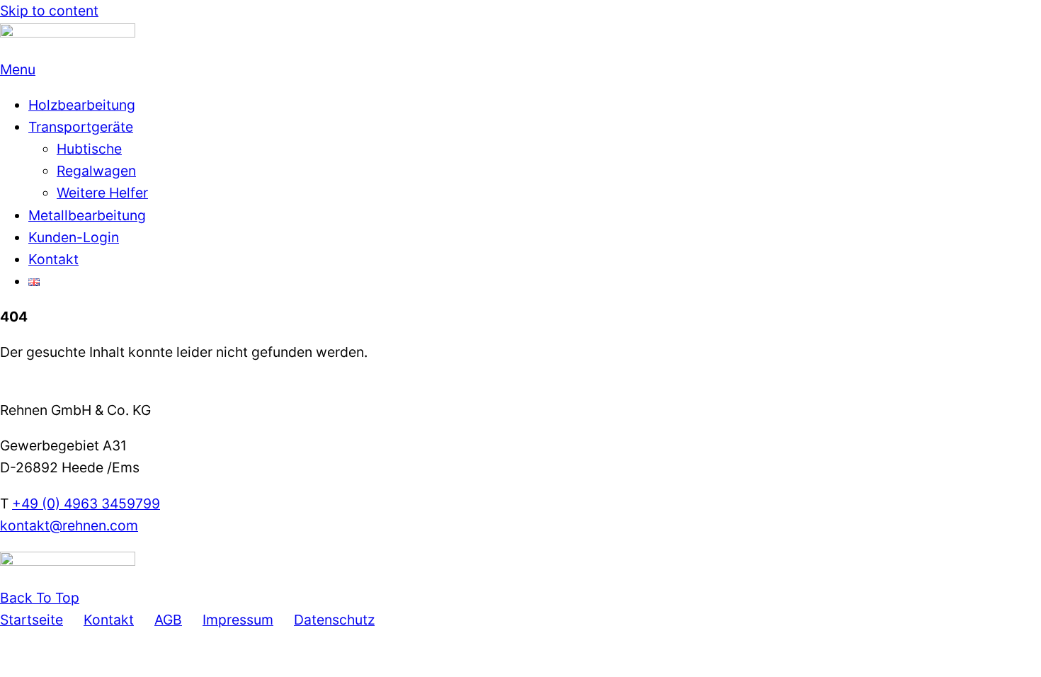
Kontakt (53, 259)
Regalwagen (96, 170)
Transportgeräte (80, 126)
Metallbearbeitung (87, 215)
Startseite (31, 619)
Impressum (238, 619)
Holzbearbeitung (81, 104)
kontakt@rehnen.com (69, 525)
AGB (168, 619)
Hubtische (89, 148)
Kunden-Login (73, 237)
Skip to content (49, 10)
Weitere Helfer (102, 192)
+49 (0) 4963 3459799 (86, 503)
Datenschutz (334, 619)
